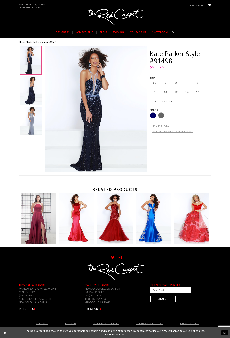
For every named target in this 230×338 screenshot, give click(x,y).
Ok (224, 332)
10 (165, 92)
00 (154, 82)
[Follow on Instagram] (122, 258)
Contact (42, 323)
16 (197, 92)
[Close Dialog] (5, 333)
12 (176, 92)
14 (186, 92)
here (122, 334)
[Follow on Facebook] (108, 258)
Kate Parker (33, 41)
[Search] (173, 32)
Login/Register (195, 5)
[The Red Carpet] (115, 17)
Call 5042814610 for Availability (172, 131)
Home (22, 41)
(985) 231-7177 (37, 7)
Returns (70, 323)
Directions (26, 308)
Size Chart (167, 101)
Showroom (160, 32)
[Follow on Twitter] (115, 258)
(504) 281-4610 (39, 5)
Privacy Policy (189, 323)
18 (154, 101)
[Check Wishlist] (209, 5)
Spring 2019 (48, 41)
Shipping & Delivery (106, 323)
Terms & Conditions (149, 323)
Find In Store (160, 125)
